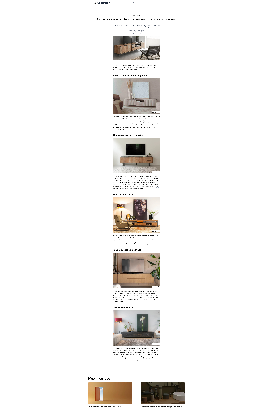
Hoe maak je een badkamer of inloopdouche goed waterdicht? (161, 407)
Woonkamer (138, 15)
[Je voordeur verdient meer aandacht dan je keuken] (110, 393)
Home (134, 15)
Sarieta (133, 30)
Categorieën (144, 2)
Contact (155, 2)
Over (150, 2)
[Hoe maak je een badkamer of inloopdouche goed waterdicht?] (163, 393)
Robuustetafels (131, 348)
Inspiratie (136, 2)
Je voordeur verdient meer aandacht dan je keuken (104, 407)
